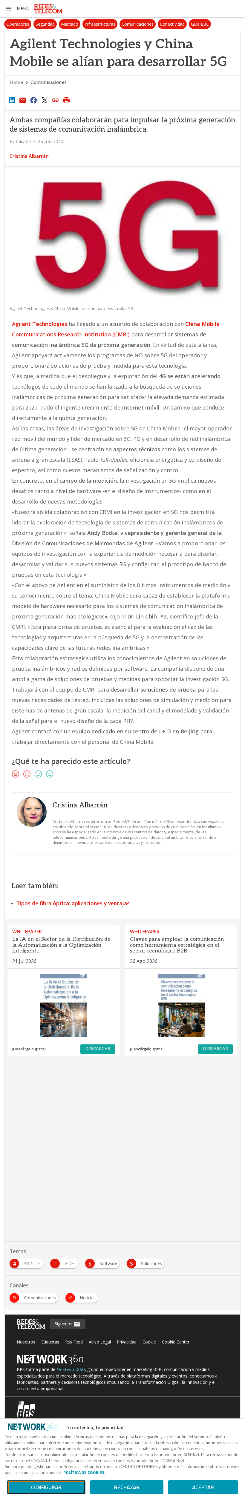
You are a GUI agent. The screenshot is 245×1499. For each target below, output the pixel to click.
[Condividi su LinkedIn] (12, 100)
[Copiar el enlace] (55, 100)
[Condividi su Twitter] (44, 100)
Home (16, 82)
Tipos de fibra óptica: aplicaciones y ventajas (73, 903)
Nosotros (26, 1342)
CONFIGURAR (46, 1487)
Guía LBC (200, 24)
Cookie (149, 1342)
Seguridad (45, 24)
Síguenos (64, 1323)
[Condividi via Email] (22, 100)
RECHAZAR (127, 1487)
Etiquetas (50, 1342)
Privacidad (127, 1342)
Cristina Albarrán (29, 156)
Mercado (69, 24)
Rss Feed (74, 1342)
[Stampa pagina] (66, 100)
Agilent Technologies (40, 323)
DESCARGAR (97, 1048)
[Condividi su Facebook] (34, 100)
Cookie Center (175, 1342)
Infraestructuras (100, 24)
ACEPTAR (203, 1487)
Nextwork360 (70, 1369)
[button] (17, 8)
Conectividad (172, 24)
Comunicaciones (138, 24)
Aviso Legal (100, 1342)
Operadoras (17, 24)
